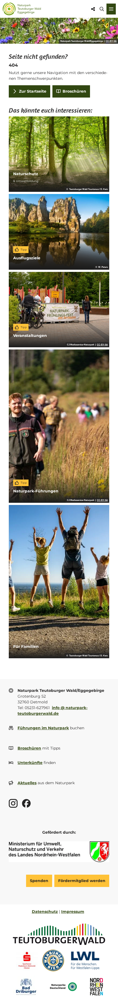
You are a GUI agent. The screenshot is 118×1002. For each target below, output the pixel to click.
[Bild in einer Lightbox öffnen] (59, 851)
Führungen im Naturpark (43, 727)
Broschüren (29, 748)
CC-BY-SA (111, 41)
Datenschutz (45, 911)
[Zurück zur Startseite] (21, 9)
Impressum (72, 911)
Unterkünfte (30, 762)
